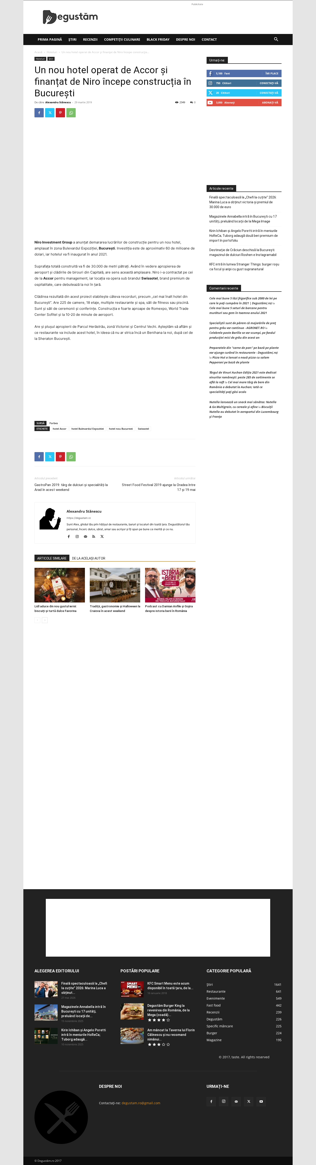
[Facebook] (39, 112)
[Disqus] (114, 696)
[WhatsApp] (71, 112)
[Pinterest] (60, 112)
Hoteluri (52, 52)
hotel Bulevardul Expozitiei (87, 428)
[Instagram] (79, 537)
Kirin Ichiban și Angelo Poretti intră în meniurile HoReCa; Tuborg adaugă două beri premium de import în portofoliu (243, 235)
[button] (276, 40)
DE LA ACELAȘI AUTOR (88, 558)
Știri (72, 39)
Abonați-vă (270, 102)
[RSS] (95, 537)
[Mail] (87, 537)
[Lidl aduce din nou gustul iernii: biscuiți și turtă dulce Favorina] (59, 585)
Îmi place (272, 73)
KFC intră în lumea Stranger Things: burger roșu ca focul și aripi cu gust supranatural (244, 266)
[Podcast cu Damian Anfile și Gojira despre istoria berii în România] (170, 585)
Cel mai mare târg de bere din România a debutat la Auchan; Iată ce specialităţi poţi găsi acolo (239, 387)
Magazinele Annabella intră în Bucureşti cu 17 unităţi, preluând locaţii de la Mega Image (243, 219)
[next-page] (45, 620)
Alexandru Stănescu (58, 102)
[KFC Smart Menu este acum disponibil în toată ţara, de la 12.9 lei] (132, 989)
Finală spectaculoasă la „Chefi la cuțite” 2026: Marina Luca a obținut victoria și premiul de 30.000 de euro (243, 202)
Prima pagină (50, 39)
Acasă (38, 52)
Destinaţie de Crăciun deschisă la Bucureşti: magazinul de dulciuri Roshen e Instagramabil (242, 252)
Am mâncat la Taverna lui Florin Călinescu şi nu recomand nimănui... (171, 1034)
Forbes (54, 423)
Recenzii (90, 39)
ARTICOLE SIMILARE (52, 558)
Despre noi (185, 39)
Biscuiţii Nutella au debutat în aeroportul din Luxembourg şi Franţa (244, 412)
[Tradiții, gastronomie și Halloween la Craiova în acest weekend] (115, 585)
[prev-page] (37, 620)
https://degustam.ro (79, 518)
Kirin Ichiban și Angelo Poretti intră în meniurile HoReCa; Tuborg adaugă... (83, 1034)
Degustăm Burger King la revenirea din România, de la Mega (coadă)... (168, 1010)
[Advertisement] (197, 17)
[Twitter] (49, 112)
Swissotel (143, 428)
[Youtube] (261, 1101)
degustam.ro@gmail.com (141, 1103)
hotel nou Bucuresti (121, 428)
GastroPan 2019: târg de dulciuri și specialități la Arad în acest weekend (71, 487)
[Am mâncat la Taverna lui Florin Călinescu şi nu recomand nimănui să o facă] (132, 1036)
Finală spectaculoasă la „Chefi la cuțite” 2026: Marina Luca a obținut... (84, 988)
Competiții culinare (122, 39)
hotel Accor (59, 428)
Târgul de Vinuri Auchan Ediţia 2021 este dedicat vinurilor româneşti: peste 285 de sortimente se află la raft (242, 377)
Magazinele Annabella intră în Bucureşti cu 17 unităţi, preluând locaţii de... (83, 1011)
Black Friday (158, 39)
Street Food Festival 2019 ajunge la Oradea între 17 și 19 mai (158, 487)
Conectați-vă (269, 83)
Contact (209, 39)
